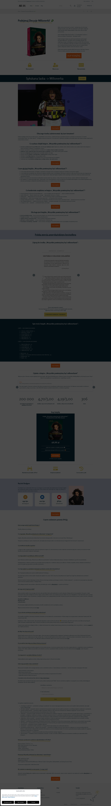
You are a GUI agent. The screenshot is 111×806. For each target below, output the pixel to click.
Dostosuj (33, 802)
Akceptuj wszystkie (8, 802)
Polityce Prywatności (11, 797)
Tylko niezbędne (20, 802)
